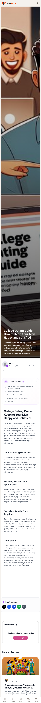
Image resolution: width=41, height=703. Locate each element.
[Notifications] (37, 3)
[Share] (3, 370)
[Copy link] (24, 607)
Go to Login (20, 638)
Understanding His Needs (15, 391)
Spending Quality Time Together (17, 398)
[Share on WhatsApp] (19, 607)
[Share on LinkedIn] (14, 607)
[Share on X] (4, 607)
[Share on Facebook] (9, 607)
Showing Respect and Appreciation (18, 395)
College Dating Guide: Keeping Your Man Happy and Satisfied (20, 387)
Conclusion (10, 401)
